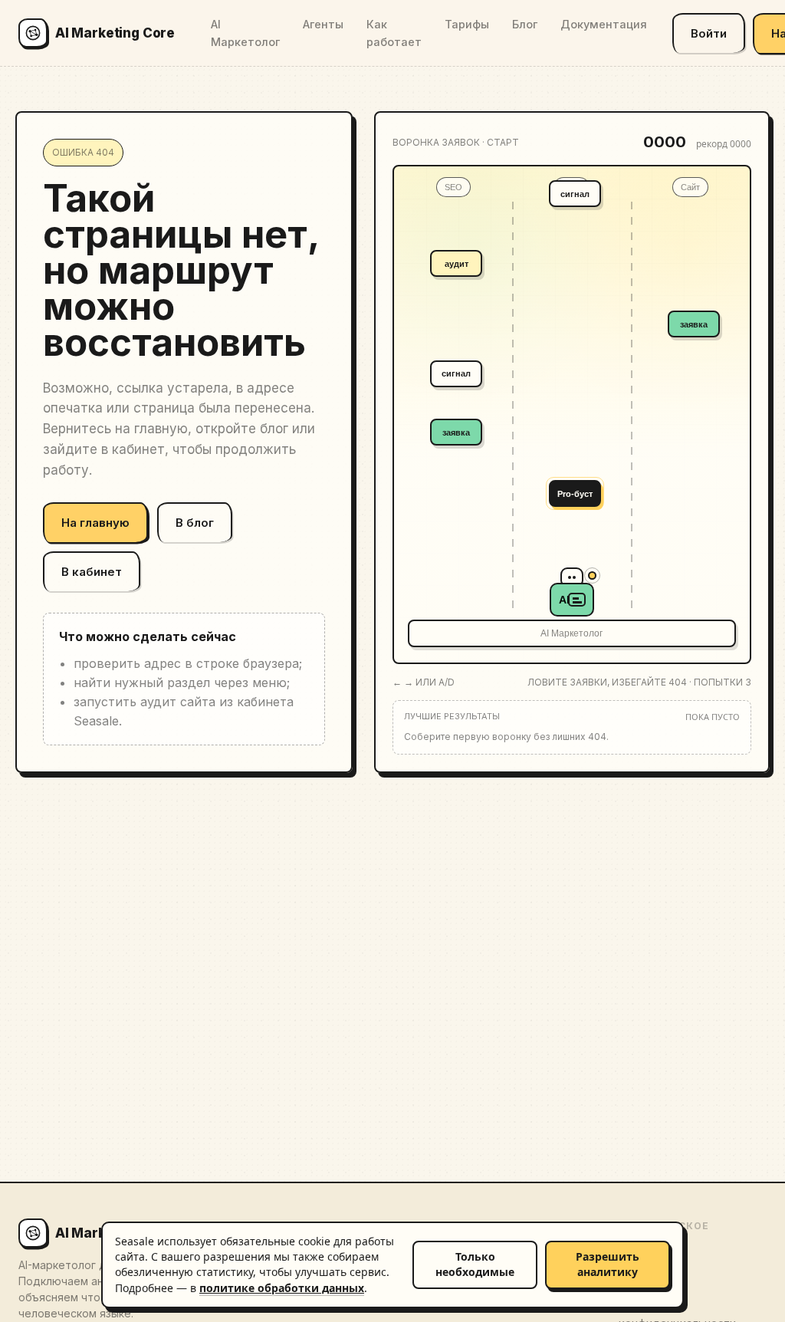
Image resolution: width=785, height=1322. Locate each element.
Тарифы (467, 24)
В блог (195, 522)
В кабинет (91, 571)
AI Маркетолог (245, 33)
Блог (524, 24)
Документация (603, 24)
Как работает (394, 33)
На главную (95, 522)
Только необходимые (474, 1264)
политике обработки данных (281, 1288)
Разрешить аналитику (607, 1264)
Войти (709, 33)
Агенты (323, 24)
